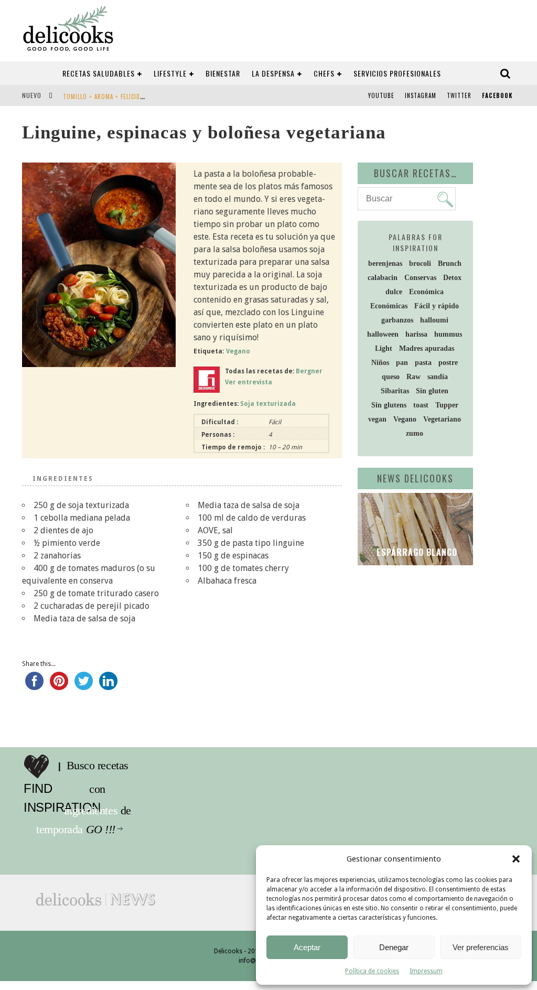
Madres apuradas (426, 348)
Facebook (497, 95)
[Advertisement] (447, 649)
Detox (452, 278)
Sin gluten (432, 391)
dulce (393, 292)
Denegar (394, 947)
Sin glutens (388, 405)
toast (420, 405)
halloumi (434, 320)
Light (383, 348)
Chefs (324, 73)
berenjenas (385, 263)
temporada (110, 810)
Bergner (309, 371)
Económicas (388, 306)
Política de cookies (372, 971)
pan (402, 363)
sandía (437, 377)
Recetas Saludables (98, 73)
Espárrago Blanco (415, 552)
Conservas (420, 278)
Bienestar (223, 73)
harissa (416, 334)
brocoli (420, 263)
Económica (426, 292)
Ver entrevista (248, 382)
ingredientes (112, 789)
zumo (414, 433)
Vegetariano (442, 419)
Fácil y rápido (436, 306)
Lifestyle (170, 73)
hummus (448, 334)
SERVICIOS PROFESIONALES (397, 73)
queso (391, 377)
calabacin (383, 278)
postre (448, 363)
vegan (377, 419)
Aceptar (307, 947)
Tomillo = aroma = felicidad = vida (115, 96)
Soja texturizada (268, 403)
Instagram (420, 95)
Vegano (238, 351)
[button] (516, 859)
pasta (423, 363)
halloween (383, 334)
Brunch (449, 263)
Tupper (446, 405)
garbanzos (397, 320)
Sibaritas (395, 391)
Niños (380, 363)
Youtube (381, 95)
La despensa (273, 73)
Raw (413, 377)
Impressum (426, 971)
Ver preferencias (481, 947)
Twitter (459, 95)
